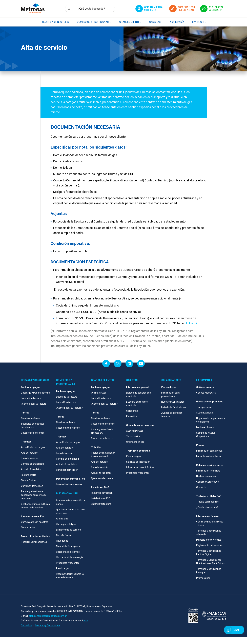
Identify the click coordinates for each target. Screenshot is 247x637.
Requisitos (131, 416)
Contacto (201, 487)
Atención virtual (134, 430)
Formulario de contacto (208, 456)
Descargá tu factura (66, 396)
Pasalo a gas (63, 568)
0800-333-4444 (216, 619)
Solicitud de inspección (138, 461)
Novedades (62, 540)
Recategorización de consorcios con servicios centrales (34, 495)
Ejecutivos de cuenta (102, 478)
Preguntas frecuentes (67, 563)
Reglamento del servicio (209, 545)
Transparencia (204, 407)
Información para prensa (209, 450)
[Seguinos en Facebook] (106, 363)
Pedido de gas (133, 456)
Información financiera (208, 470)
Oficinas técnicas (135, 441)
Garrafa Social (63, 535)
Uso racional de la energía (69, 557)
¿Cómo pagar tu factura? (34, 403)
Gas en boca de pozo (102, 438)
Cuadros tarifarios (30, 418)
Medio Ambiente (205, 427)
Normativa (26, 625)
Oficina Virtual (98, 392)
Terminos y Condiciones (47, 625)
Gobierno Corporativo (207, 481)
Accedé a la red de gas (33, 447)
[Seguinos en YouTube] (141, 363)
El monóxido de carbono (68, 529)
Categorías (132, 410)
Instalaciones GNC (100, 498)
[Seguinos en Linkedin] (129, 363)
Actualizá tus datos (31, 469)
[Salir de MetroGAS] (193, 616)
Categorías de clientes (33, 432)
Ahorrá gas (62, 518)
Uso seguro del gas (66, 524)
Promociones (203, 578)
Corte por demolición (32, 486)
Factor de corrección (102, 492)
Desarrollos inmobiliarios (34, 542)
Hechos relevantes (206, 476)
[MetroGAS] (33, 8)
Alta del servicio (29, 452)
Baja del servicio (29, 458)
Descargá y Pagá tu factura (35, 392)
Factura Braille (28, 475)
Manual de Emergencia (68, 546)
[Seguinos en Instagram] (117, 363)
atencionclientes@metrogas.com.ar (48, 616)
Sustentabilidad (204, 412)
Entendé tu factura (31, 398)
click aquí (190, 323)
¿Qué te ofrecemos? (207, 507)
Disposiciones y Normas (208, 539)
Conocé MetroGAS (206, 392)
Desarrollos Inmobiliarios (69, 484)
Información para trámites (140, 467)
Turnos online (28, 527)
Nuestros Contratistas (172, 401)
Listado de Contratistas (173, 407)
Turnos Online (28, 480)
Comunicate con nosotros (34, 522)
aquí (85, 620)
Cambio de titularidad (32, 463)
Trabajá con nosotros (207, 501)
